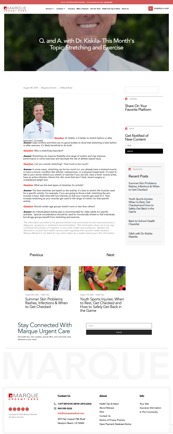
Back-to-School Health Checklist (142, 222)
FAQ (101, 412)
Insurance (71, 9)
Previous (36, 255)
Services (49, 9)
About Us (125, 9)
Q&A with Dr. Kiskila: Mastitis (141, 235)
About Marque (106, 407)
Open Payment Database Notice (115, 424)
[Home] (15, 9)
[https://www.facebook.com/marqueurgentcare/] (19, 409)
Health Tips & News (109, 403)
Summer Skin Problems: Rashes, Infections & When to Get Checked (144, 186)
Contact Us (105, 416)
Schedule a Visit (161, 9)
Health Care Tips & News (111, 9)
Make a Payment (82, 9)
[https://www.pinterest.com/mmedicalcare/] (23, 409)
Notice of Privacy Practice (112, 420)
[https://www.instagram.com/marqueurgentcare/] (27, 409)
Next (110, 255)
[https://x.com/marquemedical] (10, 409)
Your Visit (144, 403)
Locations (59, 9)
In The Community (149, 412)
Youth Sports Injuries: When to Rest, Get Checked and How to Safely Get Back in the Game (141, 205)
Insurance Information (150, 407)
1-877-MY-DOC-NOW (72, 2)
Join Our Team (95, 9)
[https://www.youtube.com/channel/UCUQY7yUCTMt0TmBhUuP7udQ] (14, 409)
